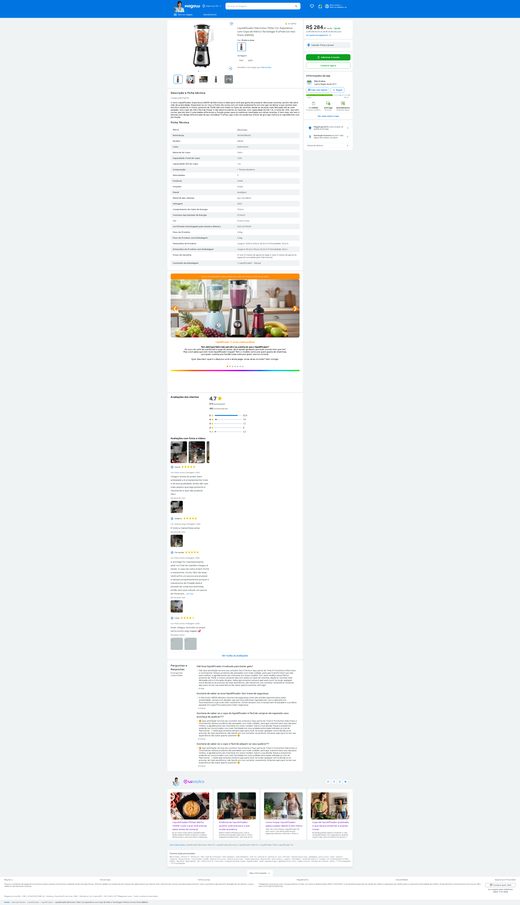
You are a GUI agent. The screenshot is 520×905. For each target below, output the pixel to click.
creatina (173, 859)
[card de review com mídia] (179, 452)
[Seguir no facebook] (334, 781)
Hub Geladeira (242, 857)
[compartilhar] (230, 68)
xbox (332, 857)
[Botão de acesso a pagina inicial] (186, 6)
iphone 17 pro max (218, 859)
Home (6, 902)
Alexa (332, 861)
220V (250, 60)
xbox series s (277, 859)
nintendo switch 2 (310, 859)
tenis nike (219, 861)
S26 (202, 857)
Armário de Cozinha (319, 861)
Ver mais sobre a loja (328, 116)
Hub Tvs (253, 857)
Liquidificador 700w (268, 845)
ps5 (279, 857)
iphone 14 (272, 857)
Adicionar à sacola (330, 57)
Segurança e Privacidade (505, 880)
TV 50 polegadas (343, 861)
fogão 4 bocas (303, 861)
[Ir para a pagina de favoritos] (312, 6)
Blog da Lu (8, 880)
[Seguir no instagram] (339, 781)
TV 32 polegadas (178, 863)
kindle (206, 859)
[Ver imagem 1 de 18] (203, 45)
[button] (296, 6)
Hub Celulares (228, 857)
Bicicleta (180, 861)
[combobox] (262, 6)
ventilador (296, 859)
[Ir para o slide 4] (205, 71)
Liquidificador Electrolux (227, 845)
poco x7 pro (324, 857)
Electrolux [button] (266, 67)
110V (241, 60)
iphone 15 (262, 857)
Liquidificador (33, 902)
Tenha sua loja (204, 880)
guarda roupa (271, 861)
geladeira (313, 857)
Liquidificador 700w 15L (249, 845)
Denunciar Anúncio (315, 146)
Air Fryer (286, 857)
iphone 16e (265, 859)
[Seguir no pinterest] (345, 781)
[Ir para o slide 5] (208, 71)
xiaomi (287, 859)
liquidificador (252, 861)
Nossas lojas (105, 880)
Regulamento (303, 880)
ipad (261, 861)
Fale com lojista (319, 90)
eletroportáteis (18, 902)
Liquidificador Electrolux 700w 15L (200, 845)
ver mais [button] (190, 594)
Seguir (339, 90)
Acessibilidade (402, 880)
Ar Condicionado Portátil (337, 859)
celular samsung (252, 859)
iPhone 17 (185, 857)
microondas (197, 859)
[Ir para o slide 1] (198, 71)
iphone (339, 857)
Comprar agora (328, 66)
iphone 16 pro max (299, 857)
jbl (198, 861)
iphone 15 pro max (235, 859)
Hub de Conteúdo (213, 857)
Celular (323, 859)
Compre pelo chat (502, 885)
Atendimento (210, 15)
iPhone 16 (195, 857)
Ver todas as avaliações (235, 655)
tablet (172, 861)
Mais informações (258, 873)
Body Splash (191, 861)
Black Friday (174, 857)
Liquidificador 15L (286, 845)
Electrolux (242, 130)
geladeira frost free (287, 861)
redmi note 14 (207, 861)
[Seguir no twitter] (328, 781)
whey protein (184, 859)
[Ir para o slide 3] (203, 71)
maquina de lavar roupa (235, 861)
